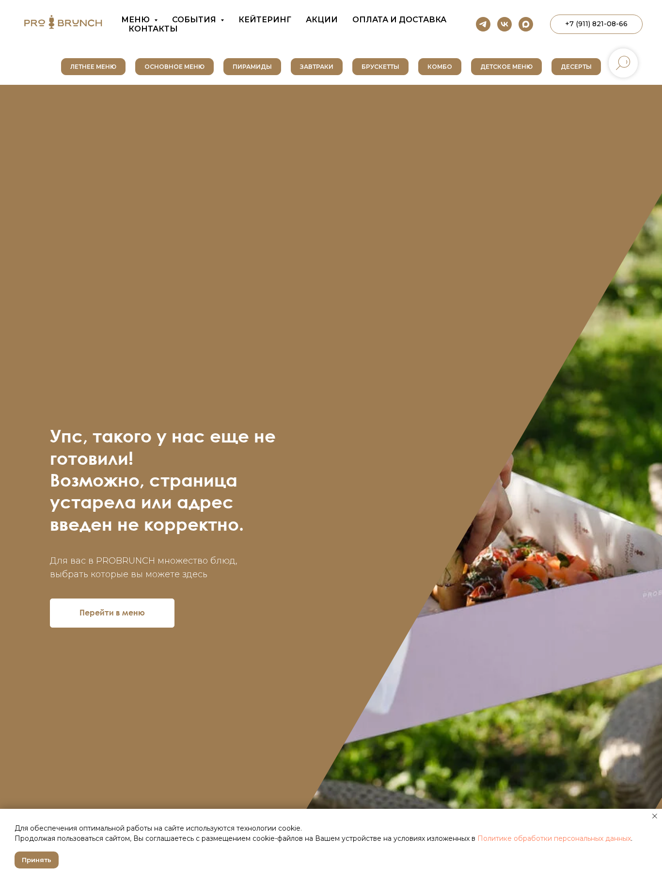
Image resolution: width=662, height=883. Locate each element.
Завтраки (316, 66)
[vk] (504, 24)
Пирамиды (252, 66)
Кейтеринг (264, 19)
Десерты (576, 66)
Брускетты (380, 66)
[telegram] (483, 24)
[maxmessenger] (526, 24)
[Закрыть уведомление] (655, 816)
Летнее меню (93, 66)
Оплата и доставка (399, 19)
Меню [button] (136, 19)
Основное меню (174, 66)
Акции (322, 19)
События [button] (195, 19)
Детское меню (506, 66)
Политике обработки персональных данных (554, 838)
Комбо (439, 66)
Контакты (153, 28)
